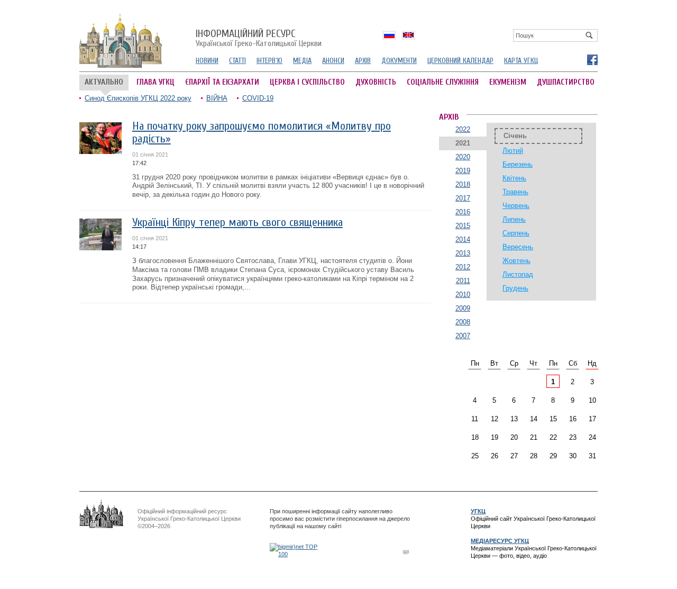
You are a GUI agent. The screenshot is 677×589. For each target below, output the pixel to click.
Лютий (512, 151)
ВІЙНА (216, 98)
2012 (462, 267)
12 (494, 419)
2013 (462, 253)
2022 (462, 129)
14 (533, 419)
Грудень (515, 288)
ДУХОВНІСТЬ (375, 82)
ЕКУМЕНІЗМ (507, 82)
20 (514, 437)
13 (514, 419)
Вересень (517, 247)
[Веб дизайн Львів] (407, 551)
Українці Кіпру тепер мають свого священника (237, 222)
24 (592, 437)
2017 (462, 198)
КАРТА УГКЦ (521, 60)
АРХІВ (363, 60)
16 (573, 419)
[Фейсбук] (592, 59)
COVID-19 (257, 98)
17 (592, 419)
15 (553, 419)
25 (475, 456)
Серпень (515, 233)
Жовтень (516, 261)
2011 (463, 281)
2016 (462, 212)
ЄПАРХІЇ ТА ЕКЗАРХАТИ (222, 82)
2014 (462, 239)
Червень (515, 206)
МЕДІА (302, 60)
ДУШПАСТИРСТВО (565, 82)
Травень (515, 192)
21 (533, 437)
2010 (462, 294)
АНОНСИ (333, 60)
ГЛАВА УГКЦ (155, 82)
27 (514, 456)
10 (592, 400)
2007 (462, 336)
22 (553, 437)
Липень (514, 219)
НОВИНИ (207, 60)
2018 (462, 184)
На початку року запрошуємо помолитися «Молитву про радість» (261, 133)
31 (592, 456)
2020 (462, 157)
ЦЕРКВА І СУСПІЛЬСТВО (307, 82)
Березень (517, 164)
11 (474, 419)
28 (533, 456)
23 (573, 437)
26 (494, 456)
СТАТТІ (237, 60)
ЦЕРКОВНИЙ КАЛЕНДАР (460, 60)
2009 (462, 308)
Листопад (517, 274)
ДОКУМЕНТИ (399, 60)
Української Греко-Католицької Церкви (259, 38)
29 (553, 456)
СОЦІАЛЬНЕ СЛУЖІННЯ (443, 82)
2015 (462, 226)
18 (475, 437)
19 (494, 437)
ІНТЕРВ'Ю (269, 60)
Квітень (514, 178)
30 (573, 456)
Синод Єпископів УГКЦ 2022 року (138, 98)
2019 (462, 171)
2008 (462, 322)
